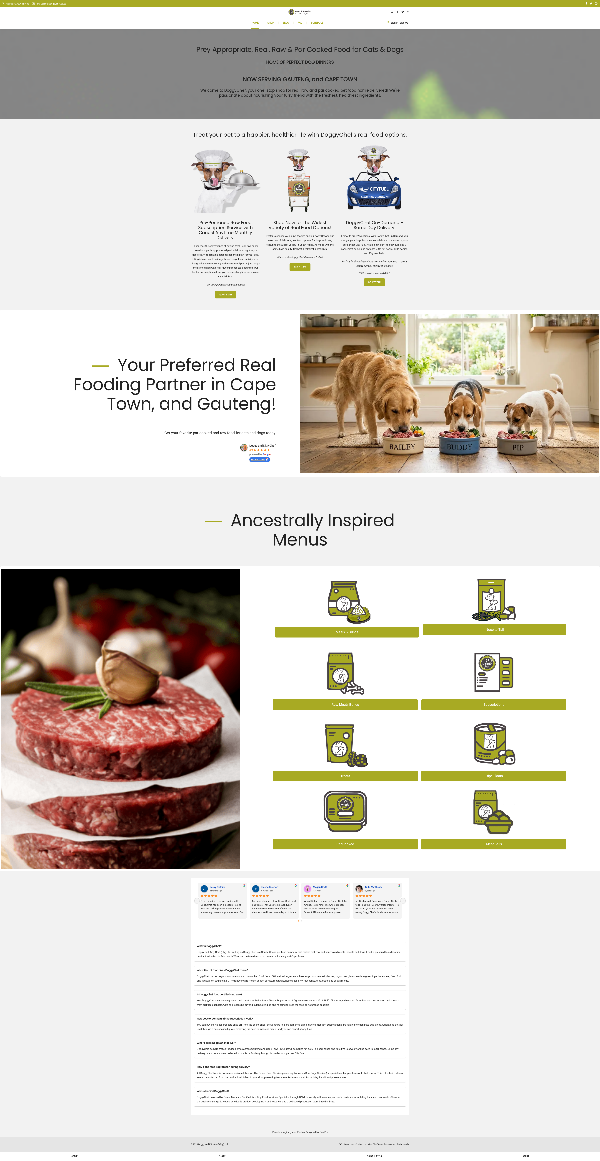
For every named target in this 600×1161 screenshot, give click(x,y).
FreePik (324, 1132)
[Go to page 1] (301, 921)
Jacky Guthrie (217, 887)
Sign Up (404, 22)
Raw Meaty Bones (345, 705)
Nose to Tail (495, 630)
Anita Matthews (373, 887)
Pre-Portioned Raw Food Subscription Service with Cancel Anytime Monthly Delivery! (225, 230)
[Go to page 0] (298, 921)
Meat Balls (494, 844)
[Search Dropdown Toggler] (392, 12)
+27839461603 (21, 3)
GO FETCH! (374, 282)
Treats (345, 776)
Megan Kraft (320, 887)
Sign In (394, 22)
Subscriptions (494, 705)
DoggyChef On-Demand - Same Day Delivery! (374, 225)
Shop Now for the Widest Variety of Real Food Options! (300, 225)
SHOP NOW (300, 267)
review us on (258, 459)
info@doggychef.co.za (55, 3)
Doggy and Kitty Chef (262, 445)
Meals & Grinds (347, 632)
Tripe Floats (494, 776)
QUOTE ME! (225, 294)
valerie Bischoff (269, 887)
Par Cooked (345, 844)
